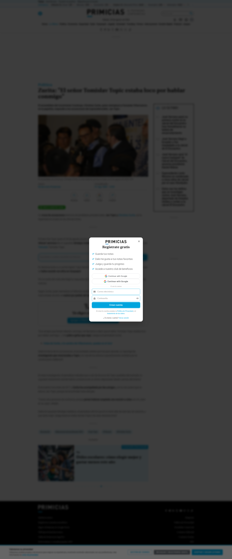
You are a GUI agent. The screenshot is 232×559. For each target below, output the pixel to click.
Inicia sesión (124, 315)
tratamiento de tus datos (116, 311)
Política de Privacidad (125, 309)
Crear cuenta (116, 302)
